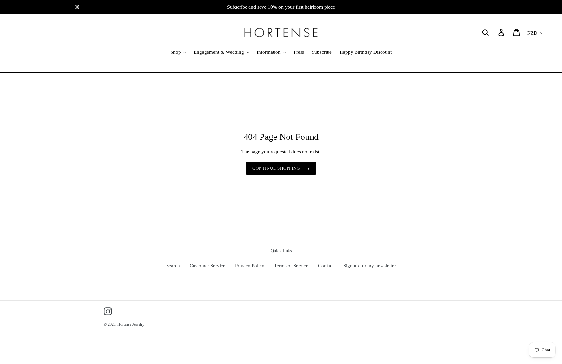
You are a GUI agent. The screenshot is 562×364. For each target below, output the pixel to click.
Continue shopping (276, 168)
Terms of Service (291, 265)
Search (173, 265)
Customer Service (207, 265)
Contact (326, 265)
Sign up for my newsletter (369, 265)
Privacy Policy (249, 265)
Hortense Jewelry (130, 324)
